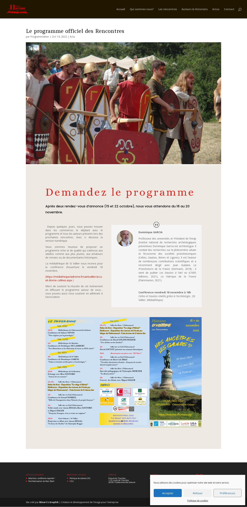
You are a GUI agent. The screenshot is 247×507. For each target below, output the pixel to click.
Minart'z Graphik (49, 502)
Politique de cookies (197, 500)
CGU (72, 481)
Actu (72, 36)
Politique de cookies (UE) (80, 478)
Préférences (227, 493)
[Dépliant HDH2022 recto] (123, 427)
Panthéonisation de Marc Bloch (41, 481)
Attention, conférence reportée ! (41, 478)
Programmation (39, 36)
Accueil (120, 9)
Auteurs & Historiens (195, 9)
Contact (229, 9)
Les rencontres (167, 9)
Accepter (167, 493)
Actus (215, 9)
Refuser (198, 493)
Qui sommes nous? (142, 9)
